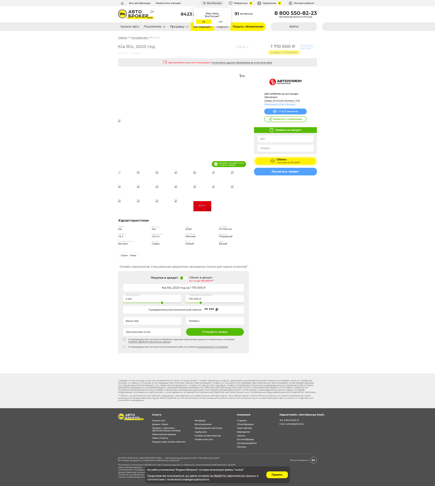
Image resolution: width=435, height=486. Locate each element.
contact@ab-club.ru (295, 424)
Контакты (241, 447)
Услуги (156, 414)
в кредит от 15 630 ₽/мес (284, 52)
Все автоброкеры (140, 3)
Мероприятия (243, 432)
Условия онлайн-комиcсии (208, 436)
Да (203, 21)
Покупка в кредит (164, 277)
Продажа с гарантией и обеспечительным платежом (166, 429)
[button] (245, 121)
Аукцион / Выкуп (160, 424)
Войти (294, 26)
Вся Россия (213, 3)
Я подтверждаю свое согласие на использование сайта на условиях (178, 347)
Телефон (265, 148)
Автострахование (203, 424)
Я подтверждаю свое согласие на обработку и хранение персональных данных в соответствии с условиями (181, 340)
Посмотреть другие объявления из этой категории (241, 62)
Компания (243, 414)
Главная (122, 37)
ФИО (262, 139)
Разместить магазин (168, 3)
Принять (277, 474)
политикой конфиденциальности (188, 479)
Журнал (222, 26)
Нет (221, 21)
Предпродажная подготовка (208, 428)
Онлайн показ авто (204, 439)
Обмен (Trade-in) (160, 438)
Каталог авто (129, 26)
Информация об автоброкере (279, 104)
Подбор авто (201, 432)
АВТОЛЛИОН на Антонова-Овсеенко (281, 95)
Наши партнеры (244, 428)
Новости (241, 436)
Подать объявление (248, 26)
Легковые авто (140, 37)
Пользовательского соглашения (212, 347)
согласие (203, 476)
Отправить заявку (215, 332)
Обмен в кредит (200, 277)
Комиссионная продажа (164, 434)
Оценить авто (158, 420)
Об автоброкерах (245, 424)
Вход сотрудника (299, 460)
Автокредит (202, 26)
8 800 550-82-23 (295, 13)
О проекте (242, 420)
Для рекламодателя (247, 443)
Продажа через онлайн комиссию (168, 442)
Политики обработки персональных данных (149, 342)
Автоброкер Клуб (209, 458)
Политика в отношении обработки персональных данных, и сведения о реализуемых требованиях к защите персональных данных (177, 465)
